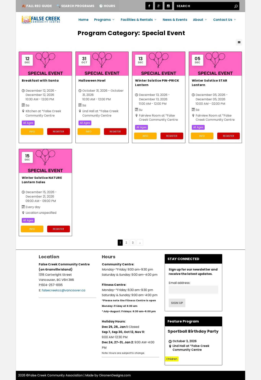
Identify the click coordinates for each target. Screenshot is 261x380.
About (198, 20)
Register (58, 131)
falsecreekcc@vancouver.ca (63, 290)
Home (83, 20)
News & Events (175, 20)
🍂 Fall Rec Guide (37, 6)
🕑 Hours (107, 6)
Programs (102, 20)
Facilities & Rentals (137, 20)
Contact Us (222, 20)
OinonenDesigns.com (115, 375)
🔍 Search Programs (75, 6)
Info (32, 131)
